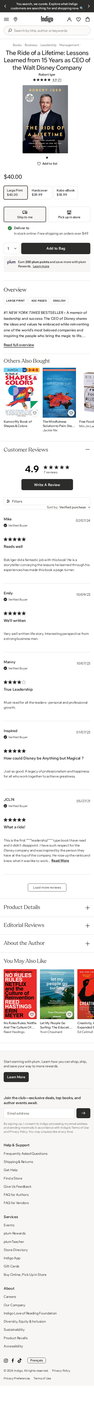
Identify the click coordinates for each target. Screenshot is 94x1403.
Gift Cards (11, 1266)
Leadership (48, 45)
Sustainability (14, 1329)
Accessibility (13, 1346)
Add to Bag (55, 248)
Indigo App (12, 1258)
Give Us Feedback (17, 1186)
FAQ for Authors (16, 1194)
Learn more (41, 266)
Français (36, 1360)
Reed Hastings (14, 1032)
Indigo (18, 1370)
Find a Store (13, 1178)
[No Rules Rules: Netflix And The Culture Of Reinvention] (20, 994)
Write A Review (47, 484)
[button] (6, 19)
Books (17, 45)
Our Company (14, 1305)
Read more (60, 860)
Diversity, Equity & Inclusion (25, 1321)
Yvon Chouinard (51, 1032)
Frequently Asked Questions (25, 1153)
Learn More (16, 1077)
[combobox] (50, 30)
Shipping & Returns (18, 1162)
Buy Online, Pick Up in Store (25, 1274)
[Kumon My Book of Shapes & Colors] (21, 393)
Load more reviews (47, 887)
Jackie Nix (50, 430)
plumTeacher (14, 1241)
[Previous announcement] (5, 6)
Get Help (11, 1170)
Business (31, 45)
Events (9, 1225)
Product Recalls (16, 1338)
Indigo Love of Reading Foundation (30, 1313)
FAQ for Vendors (16, 1203)
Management (69, 45)
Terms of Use (42, 1378)
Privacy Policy (61, 1370)
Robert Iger (47, 74)
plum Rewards (14, 1233)
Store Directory (16, 1250)
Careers (10, 1296)
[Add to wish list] (34, 413)
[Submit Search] (10, 30)
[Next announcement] (89, 6)
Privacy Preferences (17, 1378)
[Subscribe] (83, 1113)
